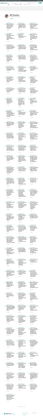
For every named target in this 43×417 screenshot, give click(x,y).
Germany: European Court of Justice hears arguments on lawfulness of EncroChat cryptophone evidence (34, 205)
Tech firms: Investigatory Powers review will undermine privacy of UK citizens (34, 90)
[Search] (35, 3)
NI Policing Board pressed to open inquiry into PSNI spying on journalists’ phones (34, 47)
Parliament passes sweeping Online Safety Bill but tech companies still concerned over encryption (10, 170)
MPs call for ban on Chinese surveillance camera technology (34, 355)
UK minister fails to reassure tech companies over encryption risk (34, 180)
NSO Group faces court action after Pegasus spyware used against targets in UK (33, 387)
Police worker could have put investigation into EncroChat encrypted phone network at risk (11, 205)
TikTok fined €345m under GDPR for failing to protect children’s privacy (34, 169)
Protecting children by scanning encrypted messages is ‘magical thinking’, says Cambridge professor (22, 319)
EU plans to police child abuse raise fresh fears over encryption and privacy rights (10, 387)
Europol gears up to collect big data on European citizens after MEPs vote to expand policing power (34, 376)
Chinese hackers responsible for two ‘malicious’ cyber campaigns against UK (22, 26)
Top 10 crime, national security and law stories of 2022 (10, 295)
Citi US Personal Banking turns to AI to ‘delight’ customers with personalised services (22, 217)
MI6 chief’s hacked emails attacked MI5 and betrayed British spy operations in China (11, 308)
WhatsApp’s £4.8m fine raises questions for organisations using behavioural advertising (22, 262)
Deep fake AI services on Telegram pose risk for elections (22, 36)
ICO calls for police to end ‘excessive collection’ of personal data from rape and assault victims (10, 376)
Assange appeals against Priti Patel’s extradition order (10, 364)
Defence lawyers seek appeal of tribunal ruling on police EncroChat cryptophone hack (10, 135)
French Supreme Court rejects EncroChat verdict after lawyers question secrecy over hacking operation (33, 319)
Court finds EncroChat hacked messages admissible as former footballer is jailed (10, 37)
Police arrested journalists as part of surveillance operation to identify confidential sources (34, 58)
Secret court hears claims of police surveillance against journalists (11, 69)
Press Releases (24, 414)
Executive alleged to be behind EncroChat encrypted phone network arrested (22, 79)
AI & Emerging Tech (9, 4)
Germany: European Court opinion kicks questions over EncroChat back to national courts (22, 148)
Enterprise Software (20, 4)
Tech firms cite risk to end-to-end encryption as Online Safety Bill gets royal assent (10, 148)
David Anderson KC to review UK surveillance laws (34, 260)
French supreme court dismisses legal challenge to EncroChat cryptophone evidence (10, 193)
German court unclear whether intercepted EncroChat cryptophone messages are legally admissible (22, 193)
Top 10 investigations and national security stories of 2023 (22, 113)
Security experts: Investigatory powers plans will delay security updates (10, 79)
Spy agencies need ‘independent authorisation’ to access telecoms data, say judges (22, 365)
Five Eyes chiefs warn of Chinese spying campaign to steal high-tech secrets (10, 158)
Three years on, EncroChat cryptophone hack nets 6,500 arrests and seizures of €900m (10, 217)
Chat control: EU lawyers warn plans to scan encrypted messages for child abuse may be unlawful (22, 229)
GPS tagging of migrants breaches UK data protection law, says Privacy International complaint (34, 343)
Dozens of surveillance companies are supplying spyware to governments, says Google (34, 80)
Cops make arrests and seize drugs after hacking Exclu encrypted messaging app (34, 250)
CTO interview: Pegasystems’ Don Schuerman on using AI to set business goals (34, 148)
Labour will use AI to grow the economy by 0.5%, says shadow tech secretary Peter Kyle (34, 37)
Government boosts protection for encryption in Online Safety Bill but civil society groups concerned (22, 205)
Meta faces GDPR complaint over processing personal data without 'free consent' (21, 125)
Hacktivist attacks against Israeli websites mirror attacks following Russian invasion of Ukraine (22, 159)
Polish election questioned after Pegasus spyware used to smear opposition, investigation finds (22, 181)
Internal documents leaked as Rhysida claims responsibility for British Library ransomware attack (34, 125)
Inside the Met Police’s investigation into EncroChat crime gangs (33, 101)
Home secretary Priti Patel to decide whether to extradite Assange (22, 386)
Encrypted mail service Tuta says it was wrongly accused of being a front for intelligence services (22, 136)
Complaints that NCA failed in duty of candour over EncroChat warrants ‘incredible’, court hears (22, 285)
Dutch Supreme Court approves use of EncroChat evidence (34, 69)
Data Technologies (17, 4)
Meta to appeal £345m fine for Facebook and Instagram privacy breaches (10, 284)
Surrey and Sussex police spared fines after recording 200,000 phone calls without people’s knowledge (11, 240)
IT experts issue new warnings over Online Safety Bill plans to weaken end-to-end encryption (34, 193)
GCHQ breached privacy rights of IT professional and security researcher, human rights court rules (11, 181)
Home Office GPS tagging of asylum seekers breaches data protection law (22, 57)
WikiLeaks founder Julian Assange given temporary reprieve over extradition (10, 26)
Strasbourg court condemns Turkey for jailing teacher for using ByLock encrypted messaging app (33, 159)
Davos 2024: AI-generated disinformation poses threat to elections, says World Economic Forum (21, 102)
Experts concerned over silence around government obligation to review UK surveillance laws (11, 274)
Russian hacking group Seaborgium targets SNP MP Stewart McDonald (22, 250)
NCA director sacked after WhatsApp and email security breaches (9, 101)
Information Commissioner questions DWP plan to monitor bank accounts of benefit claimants (11, 114)
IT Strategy (29, 3)
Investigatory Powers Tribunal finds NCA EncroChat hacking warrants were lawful (10, 229)
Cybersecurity (13, 3)
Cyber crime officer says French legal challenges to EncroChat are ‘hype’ (22, 308)
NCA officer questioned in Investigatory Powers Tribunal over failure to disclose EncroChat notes (34, 296)
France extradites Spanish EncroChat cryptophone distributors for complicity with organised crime (34, 331)
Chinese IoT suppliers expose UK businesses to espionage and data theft (10, 261)
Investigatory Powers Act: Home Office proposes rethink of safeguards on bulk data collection (10, 251)
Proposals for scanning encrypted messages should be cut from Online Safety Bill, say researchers (11, 331)
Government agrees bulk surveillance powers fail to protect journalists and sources (11, 397)
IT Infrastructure (25, 4)
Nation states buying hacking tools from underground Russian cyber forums (10, 58)
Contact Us (14, 414)
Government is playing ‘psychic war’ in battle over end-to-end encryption (33, 228)
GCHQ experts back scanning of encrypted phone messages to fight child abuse (11, 355)
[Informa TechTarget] (1, 0)
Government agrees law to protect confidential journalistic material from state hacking (22, 69)
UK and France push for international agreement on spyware (11, 90)
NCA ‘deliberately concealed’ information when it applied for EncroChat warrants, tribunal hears (22, 343)
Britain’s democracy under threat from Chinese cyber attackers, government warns (34, 26)
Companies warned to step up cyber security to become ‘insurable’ (22, 273)
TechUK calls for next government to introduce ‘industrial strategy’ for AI (11, 47)
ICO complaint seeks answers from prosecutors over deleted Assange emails (34, 113)
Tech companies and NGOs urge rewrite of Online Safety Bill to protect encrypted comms (22, 239)
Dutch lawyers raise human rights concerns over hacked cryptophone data (34, 308)
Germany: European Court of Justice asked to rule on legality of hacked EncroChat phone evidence (11, 319)
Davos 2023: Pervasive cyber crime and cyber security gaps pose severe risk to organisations (34, 274)
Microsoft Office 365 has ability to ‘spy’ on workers (33, 364)
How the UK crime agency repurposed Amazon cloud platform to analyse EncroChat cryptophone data (34, 136)
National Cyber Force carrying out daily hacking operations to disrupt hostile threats (33, 240)
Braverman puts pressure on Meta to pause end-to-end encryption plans (22, 169)
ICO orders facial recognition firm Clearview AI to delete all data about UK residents (22, 375)
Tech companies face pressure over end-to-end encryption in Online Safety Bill (22, 355)
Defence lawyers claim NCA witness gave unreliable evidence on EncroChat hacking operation (22, 296)
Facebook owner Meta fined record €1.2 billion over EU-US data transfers (34, 216)
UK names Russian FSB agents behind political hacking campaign (10, 124)
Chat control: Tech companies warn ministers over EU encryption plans (22, 90)
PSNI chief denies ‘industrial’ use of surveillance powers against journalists (22, 47)
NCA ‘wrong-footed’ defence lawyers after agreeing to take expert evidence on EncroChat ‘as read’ (34, 285)
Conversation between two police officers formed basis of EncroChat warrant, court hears (11, 342)
